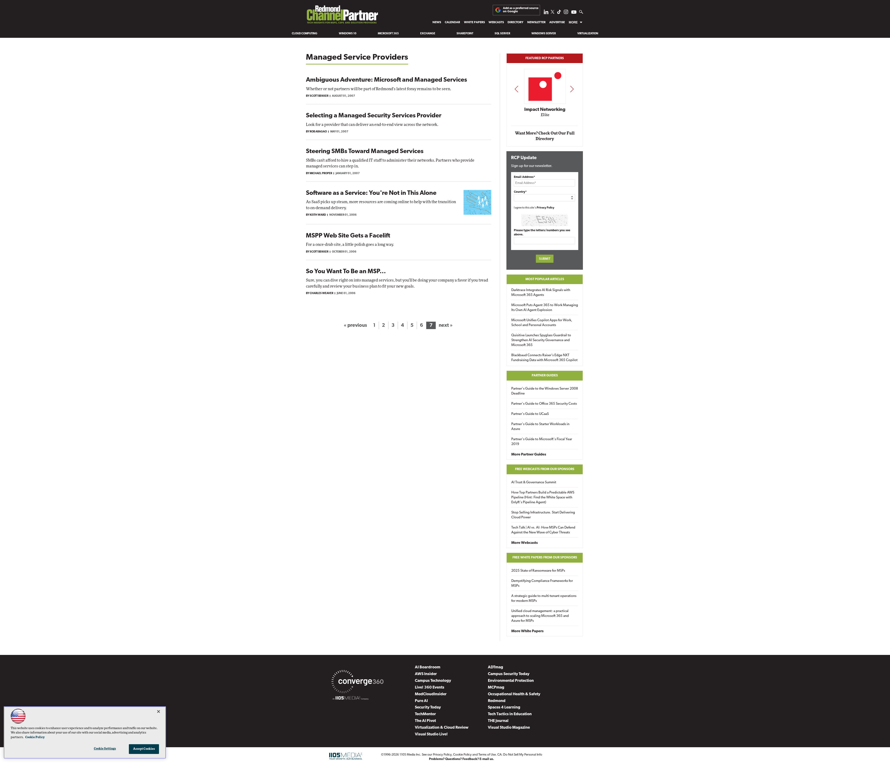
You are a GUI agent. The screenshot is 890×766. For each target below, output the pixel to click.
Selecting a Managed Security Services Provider (373, 116)
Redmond (496, 701)
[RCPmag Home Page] (342, 15)
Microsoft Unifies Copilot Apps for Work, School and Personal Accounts (541, 323)
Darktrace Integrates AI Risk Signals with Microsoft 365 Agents (540, 292)
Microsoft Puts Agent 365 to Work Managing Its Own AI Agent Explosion (544, 308)
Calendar (452, 22)
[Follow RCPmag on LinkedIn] (546, 13)
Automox (545, 116)
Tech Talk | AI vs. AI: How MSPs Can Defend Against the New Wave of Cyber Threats (543, 530)
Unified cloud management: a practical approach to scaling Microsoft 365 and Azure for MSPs (540, 616)
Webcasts (496, 22)
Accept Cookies (144, 748)
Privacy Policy (545, 207)
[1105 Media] (351, 698)
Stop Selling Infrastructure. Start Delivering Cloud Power (543, 515)
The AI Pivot (425, 721)
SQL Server (502, 33)
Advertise (557, 22)
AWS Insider (426, 674)
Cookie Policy (462, 754)
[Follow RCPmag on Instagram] (566, 13)
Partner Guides (545, 375)
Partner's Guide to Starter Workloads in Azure (540, 427)
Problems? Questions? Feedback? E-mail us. (461, 759)
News (436, 22)
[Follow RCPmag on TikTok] (559, 13)
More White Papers (527, 631)
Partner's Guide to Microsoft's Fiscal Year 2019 (541, 442)
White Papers (474, 22)
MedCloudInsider (431, 694)
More (573, 22)
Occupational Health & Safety (514, 694)
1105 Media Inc (410, 754)
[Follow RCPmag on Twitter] (552, 13)
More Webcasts (524, 543)
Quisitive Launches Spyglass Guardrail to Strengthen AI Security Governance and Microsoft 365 (541, 340)
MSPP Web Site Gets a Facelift (348, 236)
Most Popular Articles (544, 279)
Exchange (427, 33)
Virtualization (587, 33)
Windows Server (543, 33)
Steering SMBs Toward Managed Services (364, 151)
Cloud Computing (304, 33)
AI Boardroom (427, 667)
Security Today (428, 707)
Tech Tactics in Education (510, 714)
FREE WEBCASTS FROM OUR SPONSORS (544, 469)
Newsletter (536, 22)
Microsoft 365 (388, 33)
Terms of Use (487, 754)
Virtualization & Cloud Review (441, 728)
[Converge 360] (357, 682)
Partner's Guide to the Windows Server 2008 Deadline (544, 391)
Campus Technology (433, 681)
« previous (355, 325)
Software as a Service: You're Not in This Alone (371, 193)
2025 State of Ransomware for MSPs (538, 571)
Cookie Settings (105, 748)
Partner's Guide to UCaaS (530, 414)
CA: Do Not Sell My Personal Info (519, 754)
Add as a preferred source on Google (520, 10)
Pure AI (421, 701)
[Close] (158, 711)
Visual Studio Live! (431, 734)
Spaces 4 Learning (504, 707)
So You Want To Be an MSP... (346, 272)
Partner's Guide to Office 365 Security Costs (544, 404)
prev (516, 89)
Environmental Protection (511, 681)
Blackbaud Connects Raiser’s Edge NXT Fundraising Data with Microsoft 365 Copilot (544, 358)
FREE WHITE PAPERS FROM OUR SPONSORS (544, 557)
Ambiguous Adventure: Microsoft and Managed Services (386, 80)
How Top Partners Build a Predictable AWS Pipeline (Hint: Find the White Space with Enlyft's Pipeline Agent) (542, 497)
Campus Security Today (508, 674)
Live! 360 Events (429, 687)
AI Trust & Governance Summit (533, 482)
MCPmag (496, 687)
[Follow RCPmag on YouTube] (573, 13)
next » (446, 325)
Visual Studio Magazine (509, 728)
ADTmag (495, 667)
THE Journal (498, 721)
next (572, 89)
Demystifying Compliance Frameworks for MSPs (542, 583)
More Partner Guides (528, 454)
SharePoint (465, 33)
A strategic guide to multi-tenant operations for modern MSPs (543, 598)
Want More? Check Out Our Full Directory (545, 136)
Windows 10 (347, 33)
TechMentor (425, 714)
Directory (515, 22)
